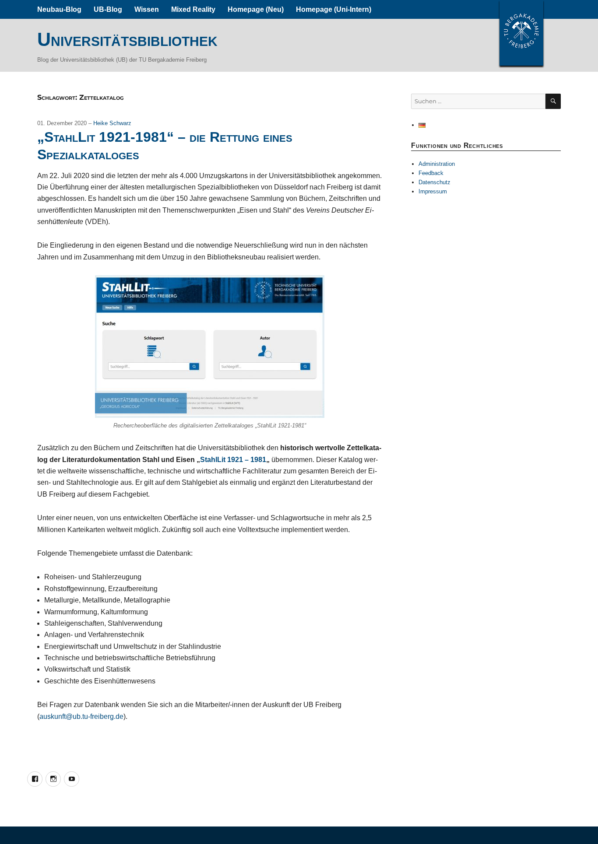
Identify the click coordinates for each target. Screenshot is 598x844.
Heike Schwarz (112, 123)
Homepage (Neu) (256, 9)
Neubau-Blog (59, 9)
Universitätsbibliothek (127, 39)
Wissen (146, 9)
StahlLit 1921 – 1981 (233, 459)
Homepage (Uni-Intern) (333, 9)
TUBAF (521, 33)
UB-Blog (108, 9)
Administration (437, 164)
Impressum (433, 191)
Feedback (431, 173)
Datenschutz (434, 182)
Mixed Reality (193, 9)
